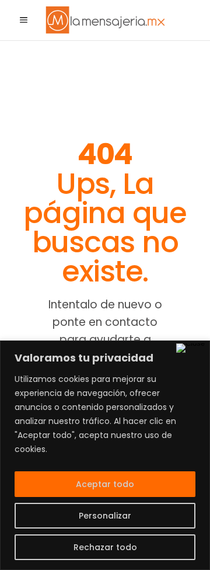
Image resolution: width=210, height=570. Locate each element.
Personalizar (105, 516)
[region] (105, 455)
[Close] (190, 348)
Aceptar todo (105, 484)
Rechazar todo (105, 547)
